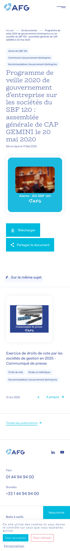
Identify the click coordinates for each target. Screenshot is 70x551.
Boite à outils (14, 516)
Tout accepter (15, 537)
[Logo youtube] (62, 452)
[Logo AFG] (27, 7)
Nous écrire (56, 512)
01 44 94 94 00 (20, 476)
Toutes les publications (22, 423)
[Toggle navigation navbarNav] (61, 7)
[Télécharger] (39, 397)
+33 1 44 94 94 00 (22, 493)
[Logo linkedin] (53, 452)
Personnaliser (14, 545)
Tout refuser (42, 537)
